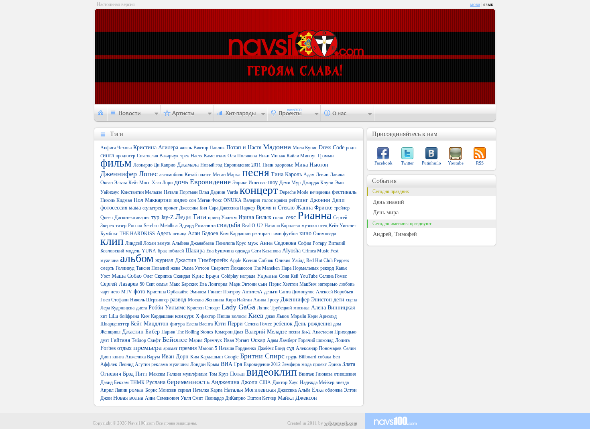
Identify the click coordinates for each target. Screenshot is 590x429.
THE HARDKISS (137, 233)
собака (324, 357)
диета (141, 308)
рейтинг (298, 200)
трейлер (342, 208)
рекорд (327, 268)
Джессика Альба (293, 390)
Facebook (383, 163)
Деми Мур (290, 182)
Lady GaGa (238, 307)
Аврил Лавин (113, 390)
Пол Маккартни (153, 200)
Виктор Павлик (209, 147)
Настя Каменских (208, 156)
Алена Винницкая (333, 308)
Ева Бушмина (220, 251)
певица (179, 233)
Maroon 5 (207, 348)
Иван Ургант (236, 340)
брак (162, 251)
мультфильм (195, 374)
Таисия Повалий (152, 268)
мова (475, 4)
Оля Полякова (242, 156)
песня (255, 172)
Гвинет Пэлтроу (224, 292)
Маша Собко (127, 276)
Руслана (155, 382)
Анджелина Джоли (234, 382)
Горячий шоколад (316, 340)
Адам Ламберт (282, 340)
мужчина (109, 260)
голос (278, 217)
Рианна (314, 215)
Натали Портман (180, 192)
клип (112, 241)
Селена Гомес (258, 324)
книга (118, 357)
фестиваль (344, 192)
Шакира (195, 251)
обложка (333, 390)
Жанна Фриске (314, 208)
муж (253, 243)
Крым (213, 364)
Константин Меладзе (141, 192)
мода (306, 364)
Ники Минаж (271, 156)
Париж (168, 332)
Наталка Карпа (207, 390)
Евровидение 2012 (262, 364)
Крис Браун (206, 276)
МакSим (308, 284)
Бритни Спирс (262, 356)
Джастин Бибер (141, 332)
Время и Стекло (275, 208)
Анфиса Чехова (116, 147)
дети (339, 300)
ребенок (283, 324)
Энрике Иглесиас (249, 182)
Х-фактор (206, 316)
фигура (177, 324)
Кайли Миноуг (301, 156)
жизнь (186, 147)
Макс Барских (183, 284)
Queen (106, 217)
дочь (181, 182)
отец (322, 225)
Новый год (211, 165)
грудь (291, 357)
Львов (283, 316)
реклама (159, 364)
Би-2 (306, 332)
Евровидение (210, 182)
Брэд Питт (135, 374)
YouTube (308, 276)
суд (290, 348)
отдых (124, 348)
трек (184, 156)
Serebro (151, 225)
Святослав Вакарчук (158, 156)
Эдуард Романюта (198, 225)
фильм (116, 163)
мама (135, 208)
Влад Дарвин (212, 192)
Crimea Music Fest (320, 251)
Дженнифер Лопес (129, 174)
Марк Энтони (242, 284)
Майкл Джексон (297, 398)
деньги (270, 292)
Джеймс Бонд (271, 348)
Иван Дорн (175, 357)
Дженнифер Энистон (306, 300)
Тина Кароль (286, 174)
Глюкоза (323, 374)
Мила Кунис (305, 147)
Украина (267, 276)
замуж (163, 243)
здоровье (284, 165)
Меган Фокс (209, 200)
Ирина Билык (254, 217)
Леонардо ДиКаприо (225, 398)
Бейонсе (174, 339)
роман (136, 390)
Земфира (291, 364)
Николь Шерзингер (149, 300)
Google (231, 357)
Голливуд (125, 268)
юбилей (176, 251)
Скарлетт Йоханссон (231, 268)
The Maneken (267, 268)
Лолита (342, 340)
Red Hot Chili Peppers (327, 260)
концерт (259, 190)
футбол (290, 233)
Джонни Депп (327, 200)
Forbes (108, 348)
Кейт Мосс (139, 182)
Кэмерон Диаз (229, 332)
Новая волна (128, 398)
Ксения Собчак (258, 260)
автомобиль (171, 174)
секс (291, 217)
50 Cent (147, 284)
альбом (137, 258)
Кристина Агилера (155, 147)
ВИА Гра (231, 364)
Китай (191, 174)
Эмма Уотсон (195, 268)
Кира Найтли (239, 300)
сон (192, 200)
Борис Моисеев (160, 390)
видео (180, 200)
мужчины (179, 364)
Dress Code (331, 147)
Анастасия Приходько (334, 332)
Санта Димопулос (296, 292)
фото (139, 292)
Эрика (334, 364)
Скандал (181, 276)
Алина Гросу (266, 300)
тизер (121, 225)
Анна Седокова (278, 243)
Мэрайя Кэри (304, 316)
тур (155, 217)
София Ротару (312, 243)
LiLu (113, 316)
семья (162, 284)
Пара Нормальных (300, 268)
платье (204, 174)
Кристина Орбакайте (167, 292)
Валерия (251, 200)
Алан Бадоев (203, 233)
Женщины (110, 332)
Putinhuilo (431, 163)
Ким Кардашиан (157, 316)
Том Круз (218, 374)
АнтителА (252, 292)
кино (305, 233)
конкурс (184, 316)
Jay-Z (167, 217)
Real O (248, 225)
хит (103, 316)
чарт (104, 292)
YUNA (149, 251)
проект (320, 364)
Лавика (337, 174)
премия (188, 348)
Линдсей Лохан (140, 243)
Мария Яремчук (205, 340)
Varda (232, 192)
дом (337, 324)
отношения (345, 374)
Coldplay (229, 276)
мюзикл (301, 308)
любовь (346, 284)
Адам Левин (315, 174)
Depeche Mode (293, 192)
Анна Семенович (162, 398)
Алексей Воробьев (334, 292)
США (265, 382)
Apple (235, 260)
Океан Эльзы (113, 182)
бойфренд (129, 316)
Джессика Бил (193, 208)
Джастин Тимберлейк (201, 260)
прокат (170, 208)
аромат (170, 348)
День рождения (313, 324)
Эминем (198, 292)
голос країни (274, 200)
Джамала (188, 165)
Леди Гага (190, 217)
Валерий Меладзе (266, 332)
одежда (242, 251)
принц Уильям (222, 217)
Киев (256, 315)
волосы (239, 316)
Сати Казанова (266, 251)
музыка (309, 225)
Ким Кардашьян (206, 357)
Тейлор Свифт (146, 340)
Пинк (267, 165)
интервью (328, 284)
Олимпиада (324, 233)
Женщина (214, 300)
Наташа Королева (282, 225)
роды (351, 147)
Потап (237, 374)
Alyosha (291, 251)
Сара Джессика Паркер (232, 208)
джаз (270, 316)
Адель (164, 233)
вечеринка (320, 192)
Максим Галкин (165, 374)
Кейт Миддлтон (150, 324)
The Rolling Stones (195, 332)
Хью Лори (162, 182)
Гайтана (120, 340)
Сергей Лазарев (119, 284)
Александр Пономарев (319, 348)
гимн (276, 233)
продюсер (125, 156)
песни (294, 332)
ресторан (261, 233)
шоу (273, 182)
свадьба (228, 225)
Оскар (258, 340)
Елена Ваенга (199, 324)
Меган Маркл (226, 174)
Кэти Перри (228, 324)
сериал (184, 390)
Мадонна (277, 147)
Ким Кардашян (235, 233)
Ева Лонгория (213, 284)
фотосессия (113, 208)
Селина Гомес (333, 276)
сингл (107, 155)
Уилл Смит (192, 398)
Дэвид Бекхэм (114, 382)
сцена (351, 300)
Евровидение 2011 (242, 165)
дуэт (104, 340)
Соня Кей (288, 276)
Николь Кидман (116, 200)
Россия (135, 225)
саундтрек (152, 208)
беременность (188, 382)
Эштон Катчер (261, 398)
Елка (317, 390)
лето (115, 292)
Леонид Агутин (134, 364)
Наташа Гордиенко (237, 348)
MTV (126, 292)
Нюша (223, 316)
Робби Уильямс (167, 308)
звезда (342, 382)
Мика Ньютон (311, 165)
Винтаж (306, 374)
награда (247, 276)
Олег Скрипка (157, 276)
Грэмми (326, 156)
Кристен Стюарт (203, 308)
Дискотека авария (132, 217)
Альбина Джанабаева (193, 243)
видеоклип (271, 372)
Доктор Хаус (285, 382)
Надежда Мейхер (317, 382)
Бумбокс (109, 233)
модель (133, 251)
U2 (260, 225)
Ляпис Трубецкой (274, 308)
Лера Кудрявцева (117, 308)
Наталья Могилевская (250, 390)
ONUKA (233, 200)
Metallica (168, 225)
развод (178, 300)
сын (262, 284)
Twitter (407, 163)
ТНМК (137, 382)
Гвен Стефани (114, 300)
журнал (164, 260)
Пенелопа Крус (231, 243)
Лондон (197, 364)
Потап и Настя (243, 147)
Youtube (456, 163)
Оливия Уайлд (290, 260)
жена (175, 268)
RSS (480, 163)
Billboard (307, 357)
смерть (107, 268)
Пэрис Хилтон (283, 284)
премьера (147, 348)
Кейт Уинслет (342, 225)
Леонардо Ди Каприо (154, 165)
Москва (195, 300)
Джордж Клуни (317, 182)
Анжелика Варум (142, 357)
